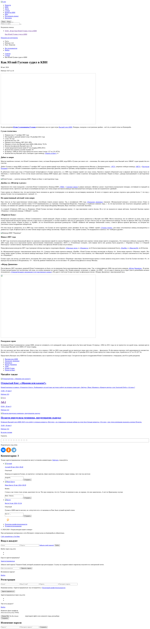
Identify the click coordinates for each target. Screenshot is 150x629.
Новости (8, 5)
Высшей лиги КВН (65, 127)
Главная (7, 53)
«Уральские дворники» (95, 202)
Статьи (7, 11)
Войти (57, 545)
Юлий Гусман (10, 368)
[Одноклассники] (8, 450)
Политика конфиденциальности (16, 524)
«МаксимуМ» (133, 248)
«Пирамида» (84, 248)
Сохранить (5, 618)
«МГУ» (138, 166)
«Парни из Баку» (51, 153)
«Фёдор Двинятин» (135, 268)
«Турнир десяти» (107, 228)
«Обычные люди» (72, 248)
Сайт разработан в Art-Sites (10, 536)
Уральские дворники (12, 361)
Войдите (55, 460)
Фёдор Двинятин (11, 364)
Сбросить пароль (26, 568)
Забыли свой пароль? (46, 545)
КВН (6, 7)
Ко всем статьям (6, 432)
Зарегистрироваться (8, 561)
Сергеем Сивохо (72, 187)
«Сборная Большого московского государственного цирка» (31, 272)
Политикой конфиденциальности (53, 588)
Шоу (6, 14)
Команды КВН (10, 12)
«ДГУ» (113, 166)
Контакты (8, 18)
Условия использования (13, 526)
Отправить (27, 480)
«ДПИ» (61, 187)
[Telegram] (13, 450)
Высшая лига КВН (11, 359)
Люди (7, 9)
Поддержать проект (12, 16)
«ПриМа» (124, 248)
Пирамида (8, 363)
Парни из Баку (10, 370)
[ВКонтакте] (3, 450)
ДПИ (6, 366)
